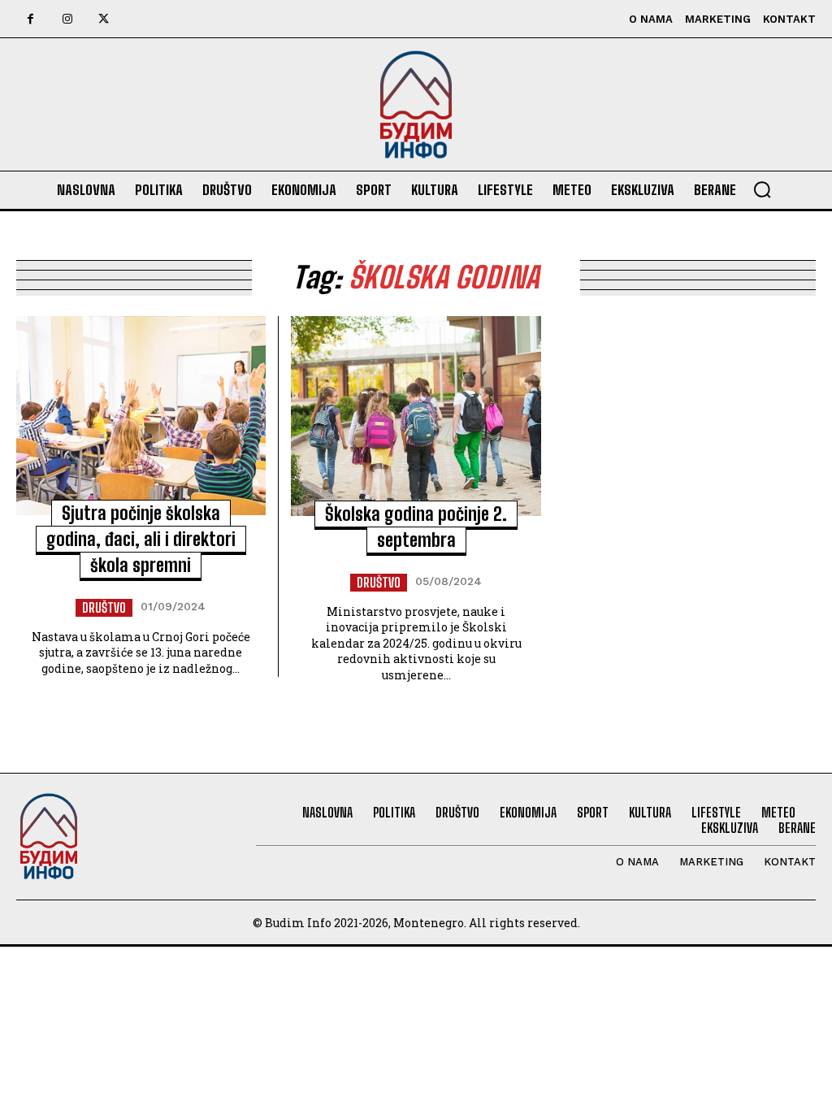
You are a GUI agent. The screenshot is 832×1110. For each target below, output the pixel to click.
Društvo (104, 607)
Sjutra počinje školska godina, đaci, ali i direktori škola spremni (141, 539)
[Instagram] (67, 19)
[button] (762, 189)
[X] (103, 19)
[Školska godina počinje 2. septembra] (416, 416)
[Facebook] (30, 19)
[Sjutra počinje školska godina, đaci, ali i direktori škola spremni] (141, 416)
